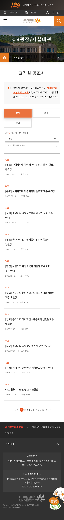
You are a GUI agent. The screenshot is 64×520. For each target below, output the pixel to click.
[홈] (4, 57)
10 (43, 410)
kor (33, 12)
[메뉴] (5, 21)
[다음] (46, 409)
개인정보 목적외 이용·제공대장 (46, 427)
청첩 (46, 113)
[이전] (17, 409)
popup (14, 12)
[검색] (55, 145)
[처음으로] (14, 409)
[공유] (59, 57)
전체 (18, 113)
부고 (18, 122)
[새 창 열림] (55, 506)
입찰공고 (9, 433)
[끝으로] (49, 409)
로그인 (55, 12)
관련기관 (10, 444)
